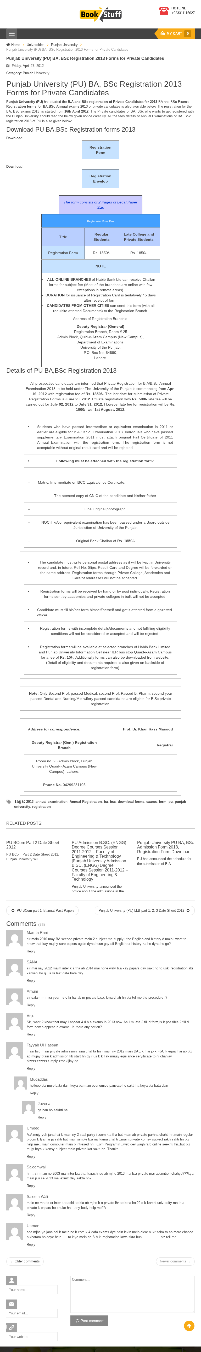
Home (15, 45)
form (162, 802)
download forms (131, 802)
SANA (32, 962)
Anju (30, 1016)
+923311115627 (183, 13)
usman (33, 1226)
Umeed (33, 1128)
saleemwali (36, 1167)
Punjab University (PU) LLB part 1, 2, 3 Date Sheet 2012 (142, 910)
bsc (113, 802)
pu (171, 802)
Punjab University (64, 45)
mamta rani (37, 932)
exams (151, 802)
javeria (44, 1103)
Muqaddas (39, 1079)
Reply (31, 951)
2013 (30, 802)
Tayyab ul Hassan (42, 1045)
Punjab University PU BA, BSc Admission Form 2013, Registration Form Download (165, 847)
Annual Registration (86, 802)
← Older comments (25, 1261)
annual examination (52, 802)
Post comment (92, 1321)
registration (41, 807)
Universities (35, 45)
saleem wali (37, 1196)
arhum (32, 991)
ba (106, 802)
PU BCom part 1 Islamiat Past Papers (45, 910)
